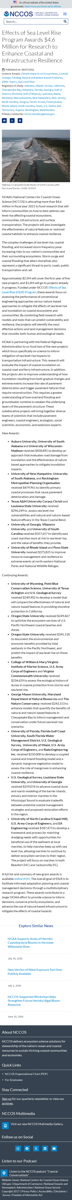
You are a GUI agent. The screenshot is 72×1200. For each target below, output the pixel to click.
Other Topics (9, 81)
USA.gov (6, 1183)
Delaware (27, 89)
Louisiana (47, 94)
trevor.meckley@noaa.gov (39, 114)
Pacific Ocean (37, 102)
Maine (57, 94)
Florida (38, 89)
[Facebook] (27, 1148)
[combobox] (33, 21)
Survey (6, 1195)
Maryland (7, 98)
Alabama (29, 85)
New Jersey (58, 98)
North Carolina (10, 102)
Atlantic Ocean (44, 85)
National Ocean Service (47, 1187)
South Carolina (26, 106)
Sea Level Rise (26, 81)
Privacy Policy (29, 1191)
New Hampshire (41, 98)
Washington (31, 110)
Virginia (19, 110)
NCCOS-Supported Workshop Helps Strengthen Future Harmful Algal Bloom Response (34, 1001)
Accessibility (45, 1191)
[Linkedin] (45, 1148)
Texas (39, 106)
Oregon (23, 102)
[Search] (65, 21)
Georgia (48, 89)
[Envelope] (54, 1148)
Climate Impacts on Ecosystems (39, 73)
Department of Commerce (27, 1183)
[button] (65, 14)
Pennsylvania (53, 102)
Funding (16, 77)
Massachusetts (22, 98)
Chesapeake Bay (11, 89)
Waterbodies (47, 110)
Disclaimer (60, 1191)
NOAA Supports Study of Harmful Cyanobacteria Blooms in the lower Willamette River (31, 942)
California (59, 85)
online (18, 878)
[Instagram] (18, 1148)
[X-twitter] (36, 1148)
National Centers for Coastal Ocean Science (44, 1180)
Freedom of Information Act (27, 1195)
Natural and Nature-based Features (42, 77)
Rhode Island (9, 106)
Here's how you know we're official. (43, 6)
